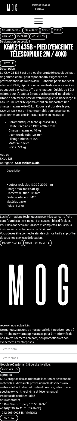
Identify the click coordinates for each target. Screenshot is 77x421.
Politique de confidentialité (17, 396)
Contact (40, 9)
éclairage (31, 30)
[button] (43, 122)
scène (46, 30)
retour (9, 63)
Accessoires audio (27, 163)
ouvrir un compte (37, 243)
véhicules (38, 36)
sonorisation (11, 30)
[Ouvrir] (38, 21)
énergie (22, 36)
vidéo (57, 30)
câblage (7, 36)
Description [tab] (13, 170)
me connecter (11, 243)
